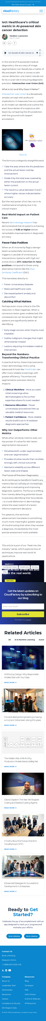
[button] (5, 53)
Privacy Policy (32, 1012)
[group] (23, 53)
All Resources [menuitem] (30, 1003)
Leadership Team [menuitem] (9, 985)
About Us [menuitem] (6, 981)
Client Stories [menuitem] (30, 994)
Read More (9, 682)
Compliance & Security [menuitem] (11, 1003)
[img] (37, 53)
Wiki (5, 572)
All (9, 640)
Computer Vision (10, 567)
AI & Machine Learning (25, 640)
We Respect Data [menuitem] (9, 1008)
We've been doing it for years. (21, 4)
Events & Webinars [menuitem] (32, 999)
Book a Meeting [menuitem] (8, 956)
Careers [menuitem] (5, 999)
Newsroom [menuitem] (6, 994)
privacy (28, 620)
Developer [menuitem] (29, 985)
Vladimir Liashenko (19, 36)
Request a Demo (9, 960)
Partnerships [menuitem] (7, 990)
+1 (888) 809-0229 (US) (11, 965)
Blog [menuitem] (27, 981)
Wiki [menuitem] (26, 990)
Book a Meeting (14, 936)
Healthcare (24, 567)
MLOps (35, 567)
